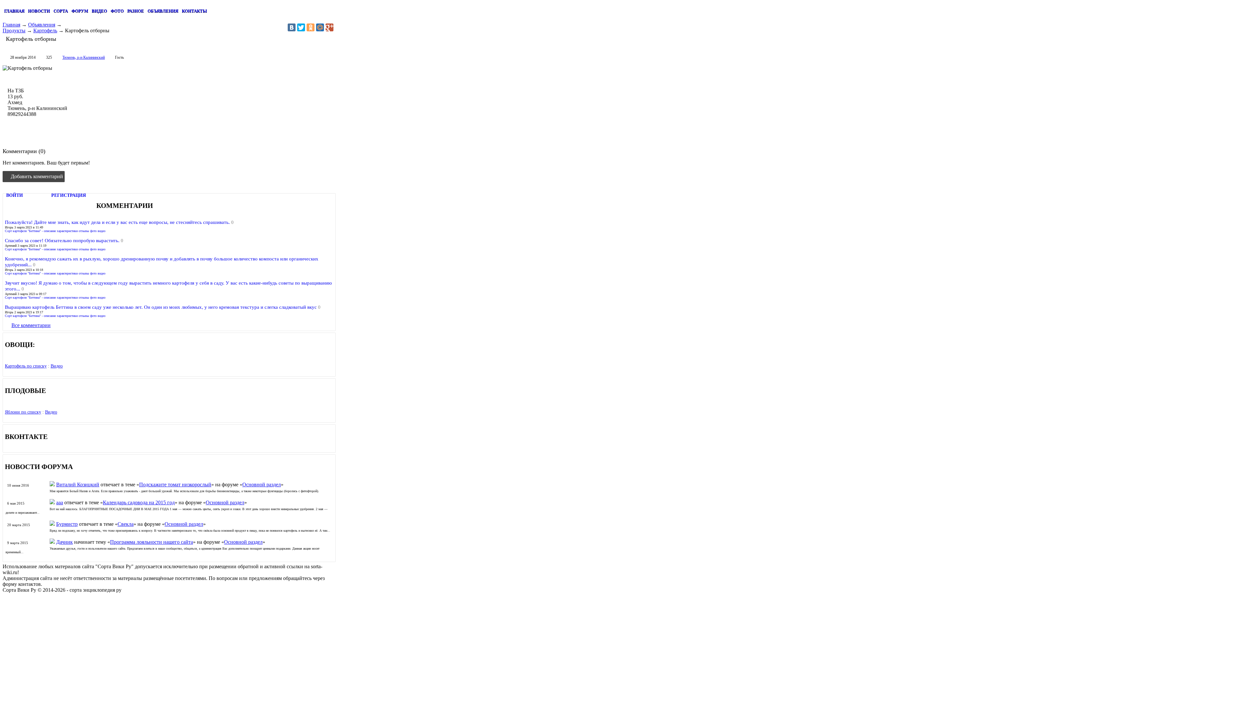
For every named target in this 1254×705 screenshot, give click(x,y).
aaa (59, 502)
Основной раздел (261, 484)
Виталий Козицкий (77, 484)
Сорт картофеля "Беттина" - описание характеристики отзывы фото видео (55, 231)
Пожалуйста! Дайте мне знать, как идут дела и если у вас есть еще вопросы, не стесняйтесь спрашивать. (118, 222)
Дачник (64, 542)
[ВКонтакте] (292, 27)
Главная (11, 24)
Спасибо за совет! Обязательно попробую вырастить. (63, 240)
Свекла (126, 524)
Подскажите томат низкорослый (175, 484)
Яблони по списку (23, 412)
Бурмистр (67, 524)
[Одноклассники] (310, 27)
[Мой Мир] (320, 27)
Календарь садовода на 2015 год (139, 502)
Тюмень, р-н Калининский (83, 57)
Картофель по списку (26, 366)
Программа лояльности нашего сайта (151, 542)
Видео (57, 366)
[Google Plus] (329, 27)
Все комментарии (31, 325)
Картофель (45, 30)
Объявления (41, 24)
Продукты (14, 30)
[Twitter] (301, 27)
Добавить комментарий (37, 176)
